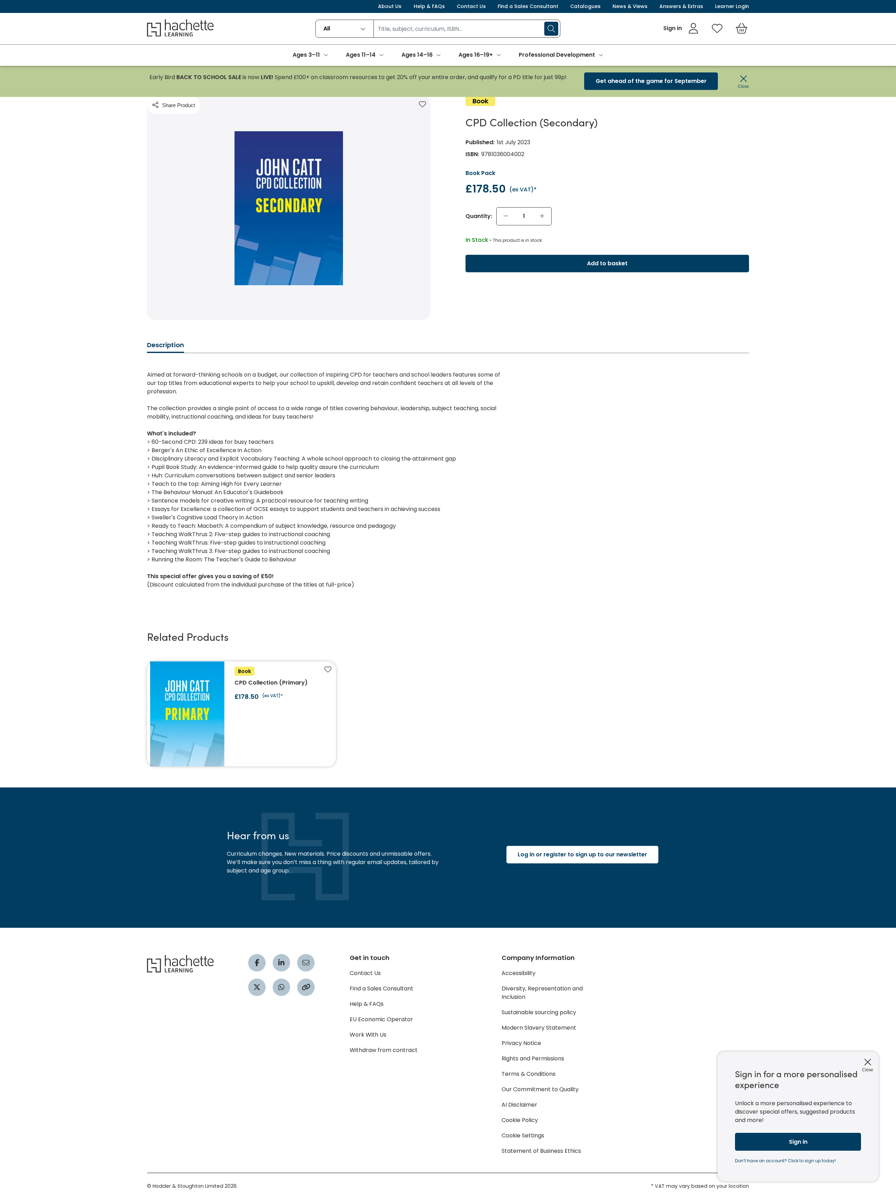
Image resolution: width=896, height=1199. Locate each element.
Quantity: (478, 216)
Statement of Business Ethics (541, 1151)
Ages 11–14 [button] (361, 55)
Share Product (178, 105)
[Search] (551, 29)
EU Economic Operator (381, 1019)
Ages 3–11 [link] (306, 55)
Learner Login (732, 6)
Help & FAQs (429, 6)
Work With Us (368, 1035)
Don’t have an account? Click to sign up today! (785, 1161)
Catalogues (585, 6)
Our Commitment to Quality (540, 1089)
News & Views (630, 6)
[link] (681, 28)
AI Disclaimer (519, 1105)
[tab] (165, 347)
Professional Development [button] (557, 55)
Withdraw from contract (384, 1050)
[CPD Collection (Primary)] (241, 713)
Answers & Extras (681, 6)
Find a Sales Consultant (528, 6)
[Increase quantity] (542, 216)
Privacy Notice (521, 1043)
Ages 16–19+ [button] (475, 55)
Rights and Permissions (533, 1058)
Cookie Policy (520, 1120)
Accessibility (519, 973)
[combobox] (344, 29)
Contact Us (471, 6)
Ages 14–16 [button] (417, 55)
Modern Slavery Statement (539, 1028)
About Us (389, 6)
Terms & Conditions (528, 1074)
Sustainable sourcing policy (539, 1012)
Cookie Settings (523, 1135)
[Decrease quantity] (506, 216)
